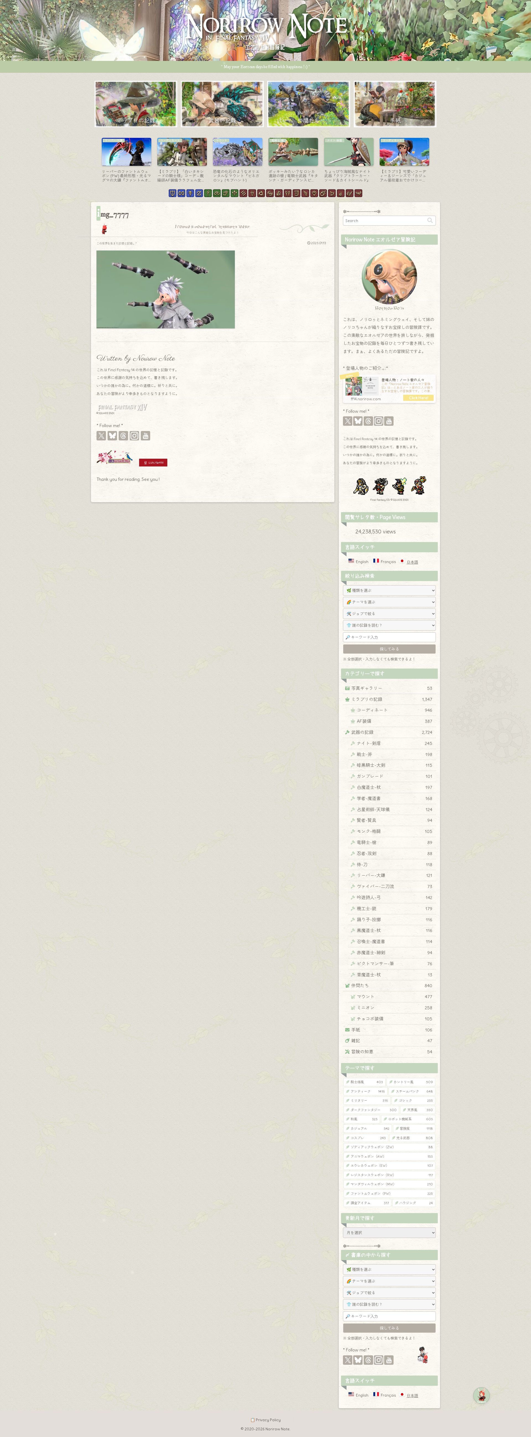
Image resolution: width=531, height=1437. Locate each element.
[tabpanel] (126, 160)
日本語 (412, 562)
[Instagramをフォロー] (134, 435)
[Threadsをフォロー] (123, 435)
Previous (95, 161)
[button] (430, 220)
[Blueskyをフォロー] (112, 435)
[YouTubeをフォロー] (145, 435)
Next (436, 161)
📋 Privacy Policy (265, 1419)
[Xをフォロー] (101, 435)
